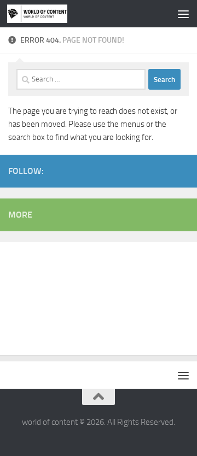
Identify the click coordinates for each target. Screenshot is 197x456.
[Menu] (183, 13)
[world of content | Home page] (47, 13)
